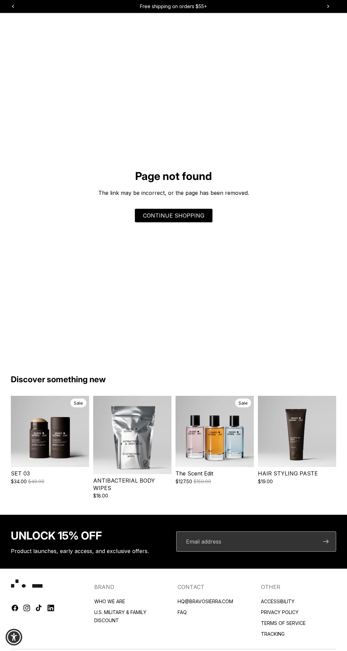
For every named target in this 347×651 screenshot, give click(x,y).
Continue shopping (173, 215)
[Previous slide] (19, 431)
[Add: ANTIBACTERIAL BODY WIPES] (166, 463)
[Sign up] (326, 541)
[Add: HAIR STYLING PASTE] (331, 456)
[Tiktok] (39, 608)
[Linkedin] (51, 608)
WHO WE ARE (109, 601)
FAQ (182, 612)
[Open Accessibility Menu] (13, 637)
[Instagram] (27, 608)
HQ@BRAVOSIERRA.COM (205, 601)
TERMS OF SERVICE (283, 623)
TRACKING (273, 634)
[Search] (18, 23)
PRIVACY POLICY (280, 612)
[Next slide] (81, 431)
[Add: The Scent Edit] (248, 456)
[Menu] (8, 23)
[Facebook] (15, 608)
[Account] (322, 23)
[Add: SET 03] (84, 456)
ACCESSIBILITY (277, 601)
